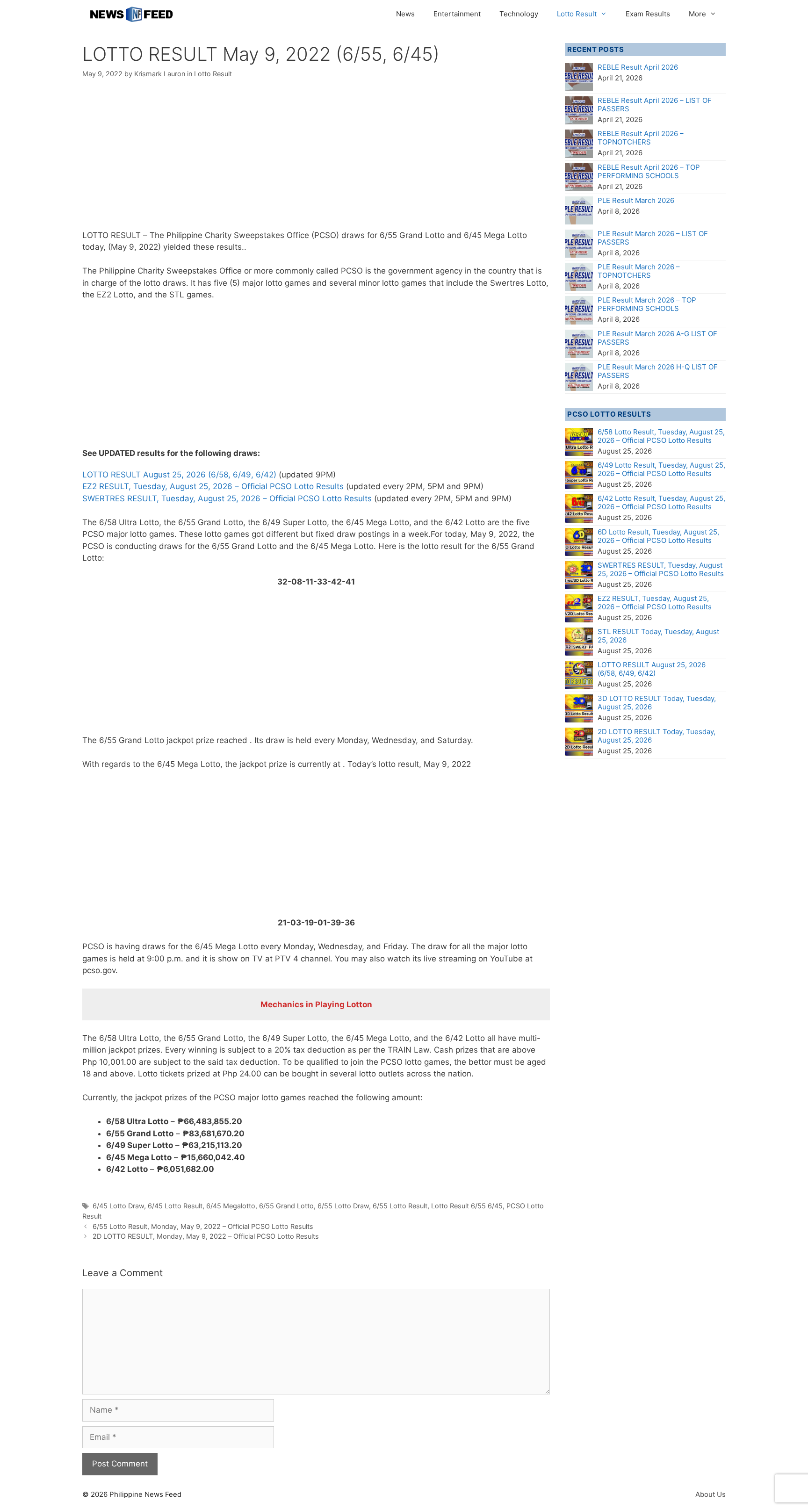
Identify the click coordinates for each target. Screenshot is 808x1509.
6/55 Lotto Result (400, 1206)
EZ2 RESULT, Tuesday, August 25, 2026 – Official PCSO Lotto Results (213, 486)
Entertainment (457, 13)
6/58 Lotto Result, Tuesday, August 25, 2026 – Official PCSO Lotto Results (661, 436)
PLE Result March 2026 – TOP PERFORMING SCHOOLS (647, 304)
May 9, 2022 (134, 247)
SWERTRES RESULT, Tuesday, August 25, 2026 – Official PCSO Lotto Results (227, 498)
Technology (518, 13)
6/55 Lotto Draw (343, 1206)
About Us (710, 1494)
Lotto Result (577, 13)
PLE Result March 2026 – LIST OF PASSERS (653, 237)
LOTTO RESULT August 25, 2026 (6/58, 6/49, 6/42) (179, 474)
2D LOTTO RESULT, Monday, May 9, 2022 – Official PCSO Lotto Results (206, 1236)
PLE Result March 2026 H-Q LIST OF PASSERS (658, 371)
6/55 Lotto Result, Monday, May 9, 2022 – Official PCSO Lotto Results (203, 1226)
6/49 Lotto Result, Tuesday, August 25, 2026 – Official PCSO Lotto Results (661, 469)
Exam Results (648, 13)
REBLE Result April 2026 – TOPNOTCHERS (641, 137)
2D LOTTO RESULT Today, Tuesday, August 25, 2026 (656, 735)
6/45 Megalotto (230, 1206)
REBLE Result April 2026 (638, 67)
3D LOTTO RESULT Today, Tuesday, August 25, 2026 (657, 702)
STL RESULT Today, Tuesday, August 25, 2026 (658, 635)
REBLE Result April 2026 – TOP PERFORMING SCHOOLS (649, 171)
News (405, 13)
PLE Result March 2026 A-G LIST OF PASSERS (657, 338)
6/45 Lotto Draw (118, 1206)
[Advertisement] (316, 160)
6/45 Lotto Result (175, 1206)
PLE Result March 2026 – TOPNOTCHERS (639, 271)
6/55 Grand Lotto (286, 1206)
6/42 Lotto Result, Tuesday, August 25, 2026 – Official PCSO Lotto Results (661, 502)
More (697, 13)
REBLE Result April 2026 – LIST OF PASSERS (655, 104)
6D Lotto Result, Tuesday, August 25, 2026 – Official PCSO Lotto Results (658, 536)
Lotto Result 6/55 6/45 (467, 1206)
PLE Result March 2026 (636, 200)
